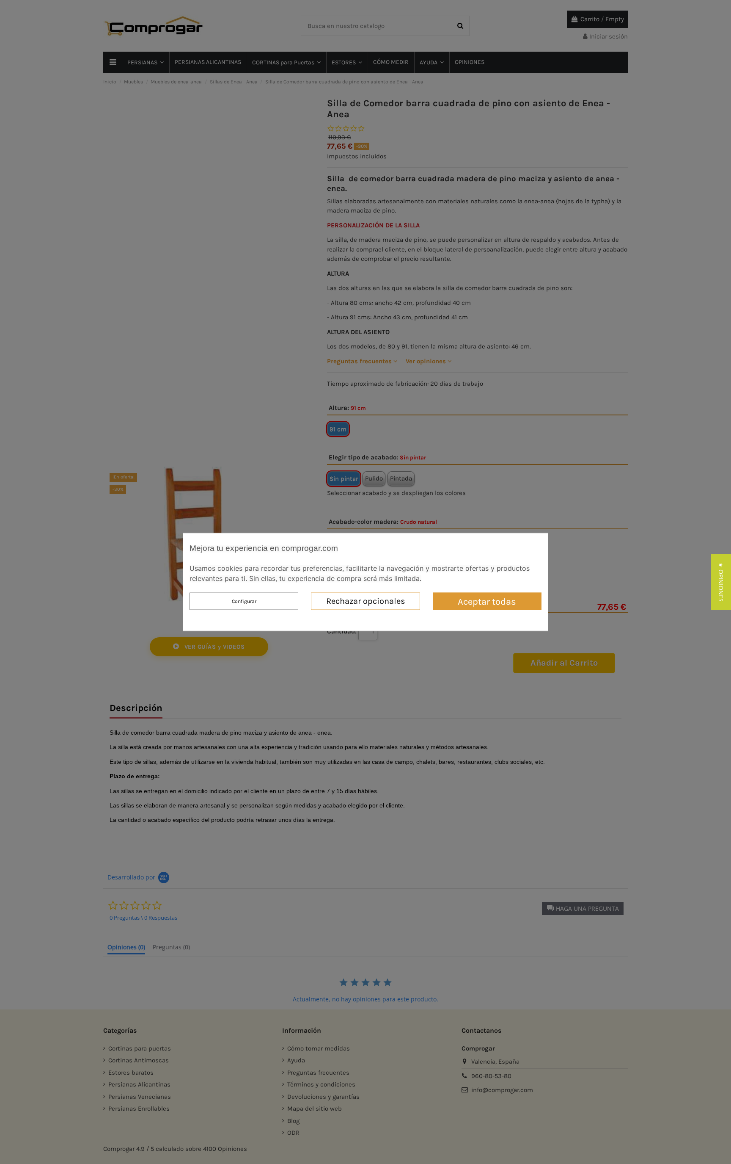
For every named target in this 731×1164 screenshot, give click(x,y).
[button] (721, 582)
